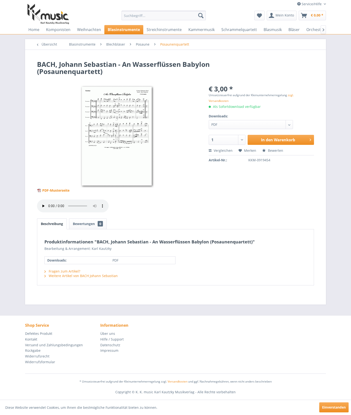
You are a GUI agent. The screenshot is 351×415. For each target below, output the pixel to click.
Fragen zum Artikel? (64, 271)
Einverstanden (334, 407)
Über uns (107, 333)
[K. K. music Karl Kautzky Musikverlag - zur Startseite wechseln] (48, 14)
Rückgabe (33, 350)
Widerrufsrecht (37, 356)
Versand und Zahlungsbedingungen (54, 345)
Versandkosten (177, 381)
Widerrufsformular (40, 362)
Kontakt (31, 339)
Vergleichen (223, 150)
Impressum (109, 350)
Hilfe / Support (112, 339)
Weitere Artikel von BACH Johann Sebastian (83, 275)
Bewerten (275, 150)
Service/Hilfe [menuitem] (312, 4)
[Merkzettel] (259, 15)
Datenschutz (110, 345)
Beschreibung (52, 223)
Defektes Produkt (38, 333)
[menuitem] (164, 15)
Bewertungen (87, 223)
